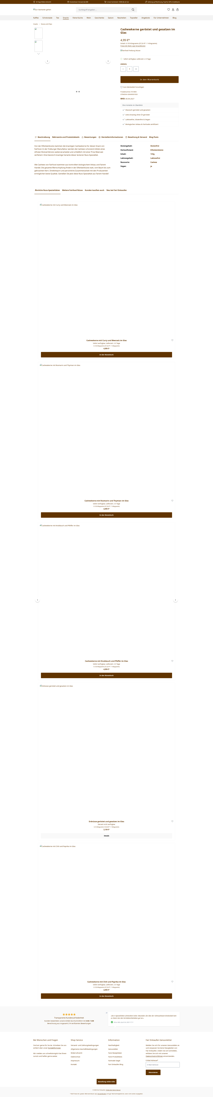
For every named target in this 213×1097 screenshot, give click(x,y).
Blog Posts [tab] (153, 137)
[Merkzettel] (168, 9)
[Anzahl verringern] (123, 69)
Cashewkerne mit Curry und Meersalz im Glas (106, 340)
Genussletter (113, 1049)
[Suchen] (133, 9)
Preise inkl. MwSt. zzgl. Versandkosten (132, 46)
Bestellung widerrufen (106, 1082)
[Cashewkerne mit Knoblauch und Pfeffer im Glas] (106, 591)
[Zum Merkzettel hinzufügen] (172, 341)
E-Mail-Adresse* (152, 1060)
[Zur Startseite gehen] (42, 9)
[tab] (42, 137)
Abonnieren (153, 1072)
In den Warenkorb (149, 79)
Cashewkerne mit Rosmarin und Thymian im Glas (107, 501)
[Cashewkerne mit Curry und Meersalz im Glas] (106, 270)
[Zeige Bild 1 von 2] (76, 91)
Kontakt (74, 1064)
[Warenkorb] (177, 9)
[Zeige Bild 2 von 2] (79, 91)
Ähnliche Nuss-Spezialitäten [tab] (47, 190)
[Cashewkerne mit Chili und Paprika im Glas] (106, 911)
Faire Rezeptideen (115, 1053)
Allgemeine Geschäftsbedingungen (84, 1049)
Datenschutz (75, 1057)
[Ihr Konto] (173, 9)
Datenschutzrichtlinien (154, 1056)
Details (106, 836)
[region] (73, 61)
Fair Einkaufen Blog (115, 1064)
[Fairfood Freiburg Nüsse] (131, 50)
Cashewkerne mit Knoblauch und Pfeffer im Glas (106, 661)
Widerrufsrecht (76, 1053)
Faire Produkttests (115, 1057)
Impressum (75, 1060)
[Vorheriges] (47, 61)
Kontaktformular (54, 1048)
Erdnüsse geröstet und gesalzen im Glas (106, 821)
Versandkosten (101, 1094)
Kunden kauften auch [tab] (94, 190)
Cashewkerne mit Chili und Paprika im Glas (106, 982)
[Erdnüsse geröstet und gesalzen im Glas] (106, 751)
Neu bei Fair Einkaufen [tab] (116, 190)
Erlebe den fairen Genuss (113, 1090)
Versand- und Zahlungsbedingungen (85, 1045)
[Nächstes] (108, 61)
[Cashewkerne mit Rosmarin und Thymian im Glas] (106, 430)
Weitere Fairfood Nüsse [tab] (72, 190)
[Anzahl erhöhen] (136, 69)
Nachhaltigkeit (113, 1045)
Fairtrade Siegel (114, 1060)
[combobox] (102, 9)
